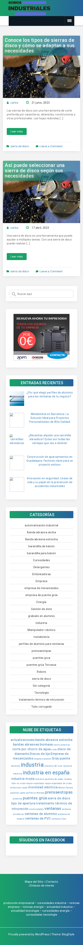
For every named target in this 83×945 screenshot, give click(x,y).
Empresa (41, 581)
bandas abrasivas (26, 744)
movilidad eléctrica (43, 787)
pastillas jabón (17, 793)
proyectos (17, 798)
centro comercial (61, 745)
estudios (46, 759)
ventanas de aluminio (41, 814)
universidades (36, 809)
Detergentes (41, 567)
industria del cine (53, 766)
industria (32, 764)
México (61, 787)
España (38, 759)
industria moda (22, 779)
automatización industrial (41, 525)
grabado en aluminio (41, 616)
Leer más (17, 131)
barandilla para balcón (41, 553)
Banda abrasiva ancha (41, 532)
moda (25, 787)
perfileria (31, 793)
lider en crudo (18, 783)
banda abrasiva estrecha (54, 740)
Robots (41, 671)
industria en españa (46, 773)
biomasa (46, 744)
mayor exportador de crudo (58, 783)
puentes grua (41, 657)
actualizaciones (23, 740)
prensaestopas (41, 650)
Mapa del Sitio (34, 881)
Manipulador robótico (41, 629)
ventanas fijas (59, 819)
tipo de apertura (23, 803)
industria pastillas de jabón (49, 779)
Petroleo (40, 793)
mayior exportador (35, 783)
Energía (41, 602)
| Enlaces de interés (41, 885)
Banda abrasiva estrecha (41, 539)
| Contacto (51, 881)
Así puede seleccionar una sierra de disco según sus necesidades (35, 170)
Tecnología (41, 692)
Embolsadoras (41, 574)
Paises (69, 787)
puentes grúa (35, 798)
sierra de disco (19, 146)
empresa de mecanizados (41, 588)
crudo (54, 749)
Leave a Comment (51, 146)
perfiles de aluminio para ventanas (41, 643)
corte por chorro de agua (31, 749)
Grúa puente (61, 758)
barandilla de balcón (41, 546)
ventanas (52, 808)
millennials (16, 787)
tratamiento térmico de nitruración (41, 699)
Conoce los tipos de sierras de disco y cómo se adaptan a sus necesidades (40, 45)
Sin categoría (41, 685)
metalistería (41, 636)
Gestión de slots (41, 609)
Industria (41, 623)
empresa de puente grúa (41, 595)
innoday (68, 779)
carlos (14, 102)
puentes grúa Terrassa (41, 664)
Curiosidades (41, 560)
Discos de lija (40, 754)
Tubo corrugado (41, 706)
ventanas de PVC (38, 818)
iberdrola (15, 766)
